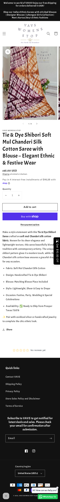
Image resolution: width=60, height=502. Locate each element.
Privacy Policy (13, 391)
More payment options (30, 224)
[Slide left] (23, 124)
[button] (4, 33)
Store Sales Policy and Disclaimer (23, 398)
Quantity (7, 189)
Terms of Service (14, 405)
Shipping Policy (14, 384)
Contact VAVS (13, 376)
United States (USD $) (28, 473)
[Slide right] (37, 124)
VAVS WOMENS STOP (26, 496)
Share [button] (9, 329)
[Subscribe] (50, 438)
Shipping (6, 174)
